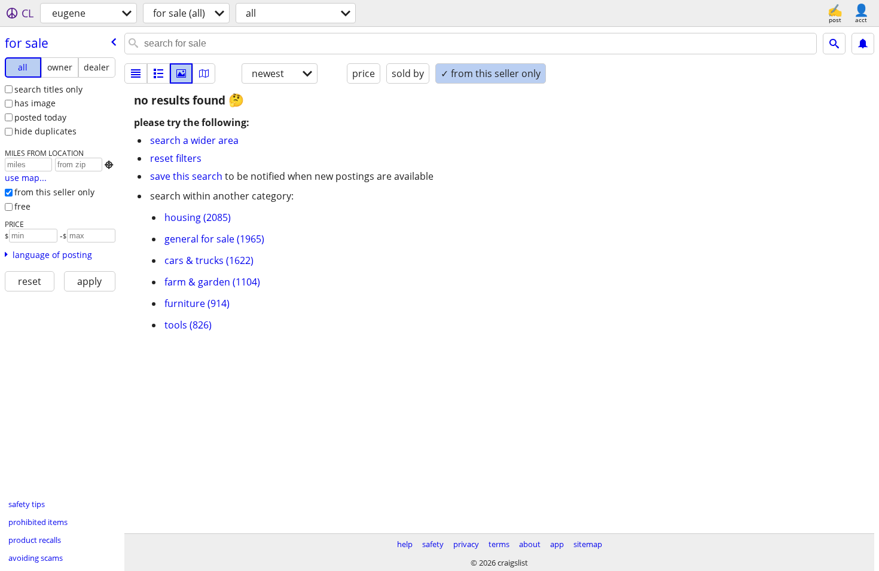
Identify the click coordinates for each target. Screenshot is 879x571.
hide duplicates (45, 131)
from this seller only (54, 192)
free (22, 206)
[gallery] (181, 73)
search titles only (48, 89)
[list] (135, 73)
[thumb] (158, 73)
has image (35, 103)
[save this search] (862, 43)
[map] (204, 73)
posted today (40, 117)
